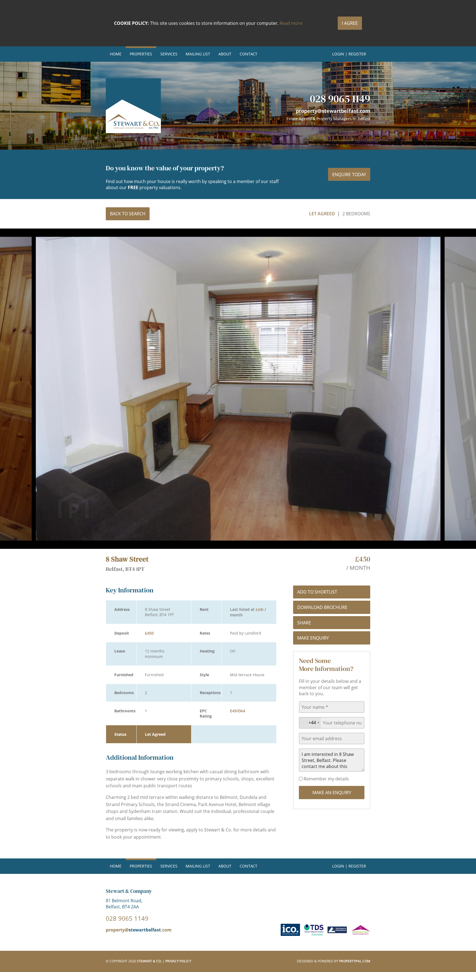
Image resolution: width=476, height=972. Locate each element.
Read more (291, 23)
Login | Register (349, 54)
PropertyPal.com (354, 961)
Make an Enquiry (331, 793)
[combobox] (310, 722)
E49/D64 (237, 710)
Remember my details (325, 779)
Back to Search (127, 214)
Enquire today (349, 174)
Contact (248, 54)
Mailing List (198, 54)
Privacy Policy (178, 961)
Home (115, 54)
